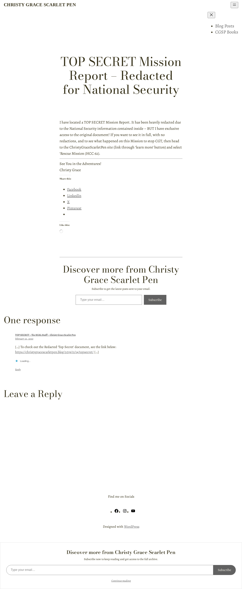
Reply (18, 369)
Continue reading (121, 581)
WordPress (131, 526)
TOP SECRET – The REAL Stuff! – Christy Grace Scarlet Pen (45, 335)
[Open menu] (234, 5)
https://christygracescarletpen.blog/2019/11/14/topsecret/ (54, 352)
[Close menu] (211, 15)
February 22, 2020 (24, 338)
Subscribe (155, 300)
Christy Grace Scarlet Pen (40, 4)
